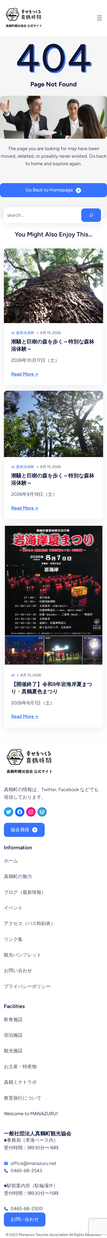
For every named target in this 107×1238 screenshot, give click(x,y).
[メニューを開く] (99, 18)
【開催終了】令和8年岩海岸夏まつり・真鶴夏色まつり (51, 688)
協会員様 (20, 829)
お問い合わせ (25, 1219)
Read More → (24, 374)
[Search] (91, 215)
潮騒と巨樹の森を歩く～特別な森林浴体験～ (52, 345)
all (13, 333)
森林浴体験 (25, 333)
